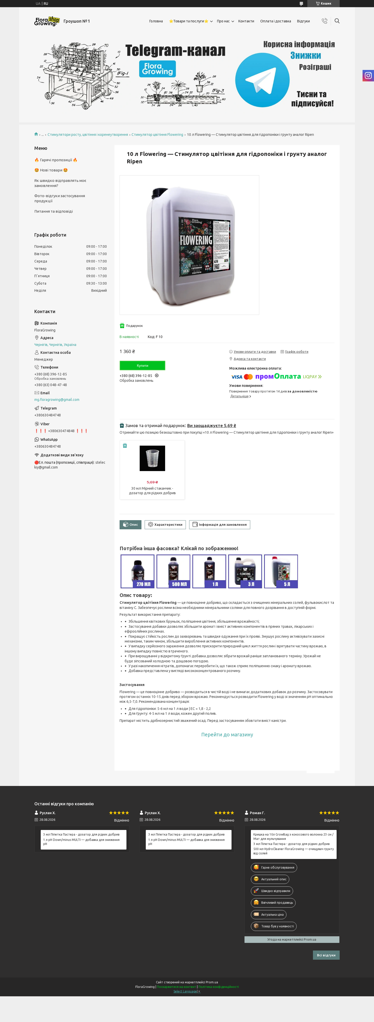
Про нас (223, 21)
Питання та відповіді (53, 211)
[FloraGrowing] (47, 21)
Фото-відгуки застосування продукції (59, 198)
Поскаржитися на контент (176, 986)
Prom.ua (212, 982)
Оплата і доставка (275, 21)
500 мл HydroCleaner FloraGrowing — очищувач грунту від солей (293, 851)
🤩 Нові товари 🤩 (51, 170)
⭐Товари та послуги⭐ (188, 21)
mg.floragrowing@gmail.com (56, 400)
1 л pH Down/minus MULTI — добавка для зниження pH (81, 841)
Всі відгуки (326, 955)
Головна (156, 21)
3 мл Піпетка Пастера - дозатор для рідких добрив (81, 834)
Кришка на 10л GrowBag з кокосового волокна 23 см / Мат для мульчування (293, 836)
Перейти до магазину (227, 734)
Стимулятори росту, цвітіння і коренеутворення (88, 135)
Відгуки (303, 21)
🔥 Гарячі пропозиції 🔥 (56, 160)
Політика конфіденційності (218, 986)
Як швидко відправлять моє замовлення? (60, 183)
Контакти (246, 21)
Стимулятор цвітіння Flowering (157, 135)
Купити (142, 365)
